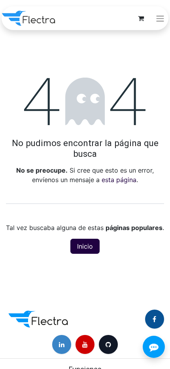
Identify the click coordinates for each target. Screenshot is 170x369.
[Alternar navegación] (160, 18)
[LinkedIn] (61, 344)
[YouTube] (85, 344)
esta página (119, 180)
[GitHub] (108, 344)
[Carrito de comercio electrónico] (141, 18)
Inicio (85, 246)
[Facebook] (154, 319)
